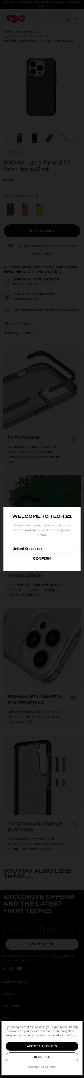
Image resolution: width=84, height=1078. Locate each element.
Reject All (42, 1057)
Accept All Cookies (42, 1046)
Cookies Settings (42, 1067)
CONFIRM (42, 558)
